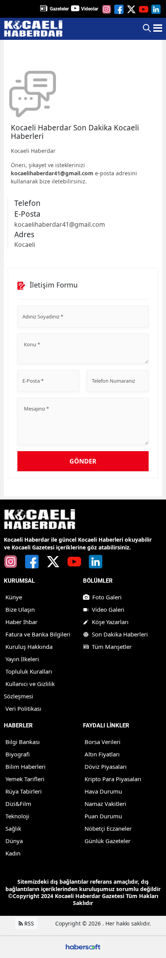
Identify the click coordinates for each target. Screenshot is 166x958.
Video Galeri (108, 609)
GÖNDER (83, 461)
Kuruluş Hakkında (29, 646)
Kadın (12, 853)
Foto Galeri (107, 597)
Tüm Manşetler (112, 646)
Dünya (14, 841)
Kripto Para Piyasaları (113, 779)
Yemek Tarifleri (24, 779)
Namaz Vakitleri (105, 803)
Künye (13, 597)
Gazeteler (59, 9)
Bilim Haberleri (25, 766)
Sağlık (13, 828)
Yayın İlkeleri (22, 659)
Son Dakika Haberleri (120, 634)
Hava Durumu (103, 791)
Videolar (89, 9)
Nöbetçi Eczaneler (108, 828)
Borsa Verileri (102, 742)
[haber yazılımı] (83, 946)
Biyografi (17, 754)
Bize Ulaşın (20, 609)
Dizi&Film (18, 803)
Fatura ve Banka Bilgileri (37, 634)
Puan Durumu (103, 816)
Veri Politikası (23, 708)
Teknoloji (17, 816)
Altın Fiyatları (102, 754)
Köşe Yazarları (110, 622)
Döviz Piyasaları (106, 766)
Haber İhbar (21, 622)
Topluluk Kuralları (28, 671)
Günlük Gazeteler (107, 841)
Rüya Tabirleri (23, 791)
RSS (28, 923)
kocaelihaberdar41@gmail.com (52, 173)
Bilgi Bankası (22, 742)
